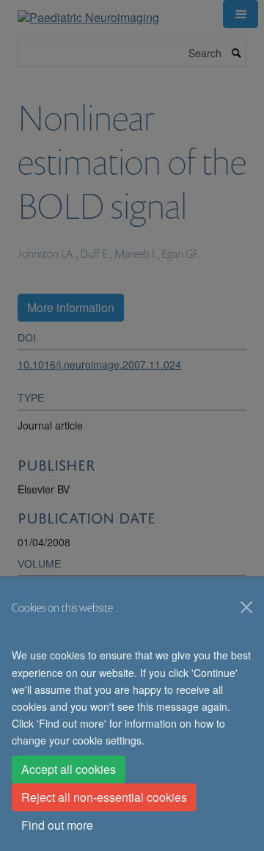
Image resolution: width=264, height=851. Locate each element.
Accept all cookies (68, 769)
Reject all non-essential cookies (104, 797)
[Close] (246, 607)
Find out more (57, 824)
